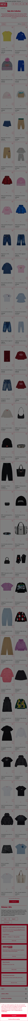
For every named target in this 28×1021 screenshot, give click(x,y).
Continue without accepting (14, 1019)
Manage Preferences (5, 1010)
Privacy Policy (18, 1010)
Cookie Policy (4, 1011)
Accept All (14, 1015)
